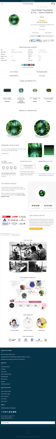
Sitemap (3, 381)
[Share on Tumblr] (34, 65)
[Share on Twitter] (27, 65)
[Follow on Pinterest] (9, 412)
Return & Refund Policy (6, 374)
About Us (21, 436)
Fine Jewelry (4, 398)
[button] (1, 20)
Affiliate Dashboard (5, 384)
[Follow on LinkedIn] (13, 412)
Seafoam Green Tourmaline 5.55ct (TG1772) (21, 99)
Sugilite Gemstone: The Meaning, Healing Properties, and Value (15, 356)
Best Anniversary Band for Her (8, 354)
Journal (26, 436)
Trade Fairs (31, 436)
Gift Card (3, 369)
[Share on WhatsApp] (22, 65)
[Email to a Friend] (29, 65)
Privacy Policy (4, 379)
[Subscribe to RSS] (11, 412)
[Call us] (7, 412)
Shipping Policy (4, 376)
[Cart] (54, 3)
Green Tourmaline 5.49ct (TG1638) (35, 98)
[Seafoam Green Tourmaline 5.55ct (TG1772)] (21, 90)
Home (37, 6)
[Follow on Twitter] (5, 412)
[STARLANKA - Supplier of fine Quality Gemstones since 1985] (28, 3)
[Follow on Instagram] (4, 412)
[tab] (5, 235)
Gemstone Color (7, 145)
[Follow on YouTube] (15, 412)
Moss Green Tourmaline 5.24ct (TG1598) (49, 98)
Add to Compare (35, 32)
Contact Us (37, 436)
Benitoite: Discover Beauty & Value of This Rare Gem (13, 359)
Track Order (3, 371)
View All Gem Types (5, 393)
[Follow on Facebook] (2, 412)
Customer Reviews (5, 366)
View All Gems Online (6, 391)
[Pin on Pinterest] (31, 65)
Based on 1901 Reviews (42, 22)
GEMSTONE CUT (44, 161)
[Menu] (2, 3)
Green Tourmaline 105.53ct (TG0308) (7, 98)
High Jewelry (4, 401)
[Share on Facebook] (25, 65)
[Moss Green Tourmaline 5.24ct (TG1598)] (48, 90)
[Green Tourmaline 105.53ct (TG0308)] (7, 90)
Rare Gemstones (5, 396)
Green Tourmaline (44, 6)
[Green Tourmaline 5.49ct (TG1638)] (35, 90)
